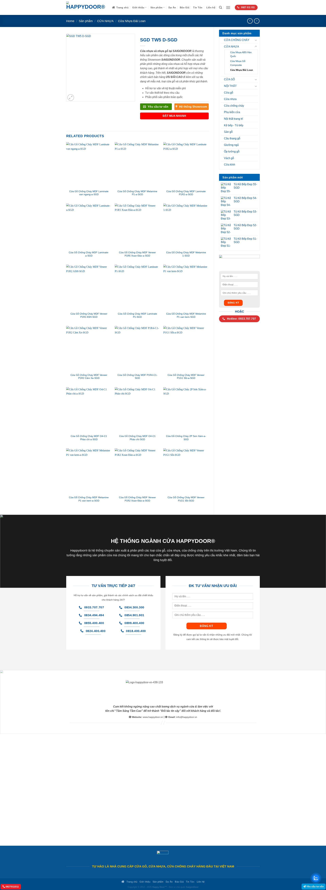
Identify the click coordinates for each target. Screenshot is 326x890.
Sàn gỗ (228, 131)
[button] (228, 7)
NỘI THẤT (230, 86)
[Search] (220, 7)
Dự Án (172, 7)
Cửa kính (229, 164)
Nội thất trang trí (233, 118)
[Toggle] (256, 40)
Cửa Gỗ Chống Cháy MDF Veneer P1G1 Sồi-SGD (186, 499)
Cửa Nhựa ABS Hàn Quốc (241, 54)
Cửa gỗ (228, 92)
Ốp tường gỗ (231, 151)
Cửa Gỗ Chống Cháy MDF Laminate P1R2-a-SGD (186, 193)
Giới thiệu (138, 7)
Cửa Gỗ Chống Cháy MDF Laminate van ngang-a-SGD (88, 193)
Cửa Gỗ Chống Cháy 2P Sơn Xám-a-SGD (186, 438)
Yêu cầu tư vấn (315, 886)
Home (70, 21)
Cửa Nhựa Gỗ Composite (237, 63)
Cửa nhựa (230, 99)
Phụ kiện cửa (232, 112)
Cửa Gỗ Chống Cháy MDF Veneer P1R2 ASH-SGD (88, 315)
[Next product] (249, 21)
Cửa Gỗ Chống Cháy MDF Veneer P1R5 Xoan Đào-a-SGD (137, 254)
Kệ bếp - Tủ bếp (233, 125)
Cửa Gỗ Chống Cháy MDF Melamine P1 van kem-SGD (186, 315)
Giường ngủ (231, 144)
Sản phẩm (156, 7)
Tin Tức (197, 7)
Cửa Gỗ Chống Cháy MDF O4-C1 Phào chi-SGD (137, 438)
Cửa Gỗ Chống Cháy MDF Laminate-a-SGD (89, 254)
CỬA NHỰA (105, 21)
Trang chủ (122, 7)
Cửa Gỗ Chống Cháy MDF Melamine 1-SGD (186, 254)
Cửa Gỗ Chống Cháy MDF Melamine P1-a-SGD (137, 193)
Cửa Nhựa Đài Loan (132, 21)
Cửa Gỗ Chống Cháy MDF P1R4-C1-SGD (137, 377)
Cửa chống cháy (234, 105)
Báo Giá (184, 7)
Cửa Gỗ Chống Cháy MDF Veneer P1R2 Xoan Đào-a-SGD (137, 499)
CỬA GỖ (229, 79)
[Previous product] (256, 21)
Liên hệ (210, 7)
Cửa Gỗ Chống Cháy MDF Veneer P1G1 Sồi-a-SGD (186, 377)
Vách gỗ (229, 158)
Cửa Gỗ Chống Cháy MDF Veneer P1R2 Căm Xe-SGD (88, 377)
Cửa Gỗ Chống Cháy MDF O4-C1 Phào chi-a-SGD (89, 438)
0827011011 (12, 886)
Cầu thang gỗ (232, 138)
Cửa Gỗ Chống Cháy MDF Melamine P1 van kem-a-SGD (89, 499)
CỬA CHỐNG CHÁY (236, 40)
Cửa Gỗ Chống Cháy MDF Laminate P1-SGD (137, 315)
